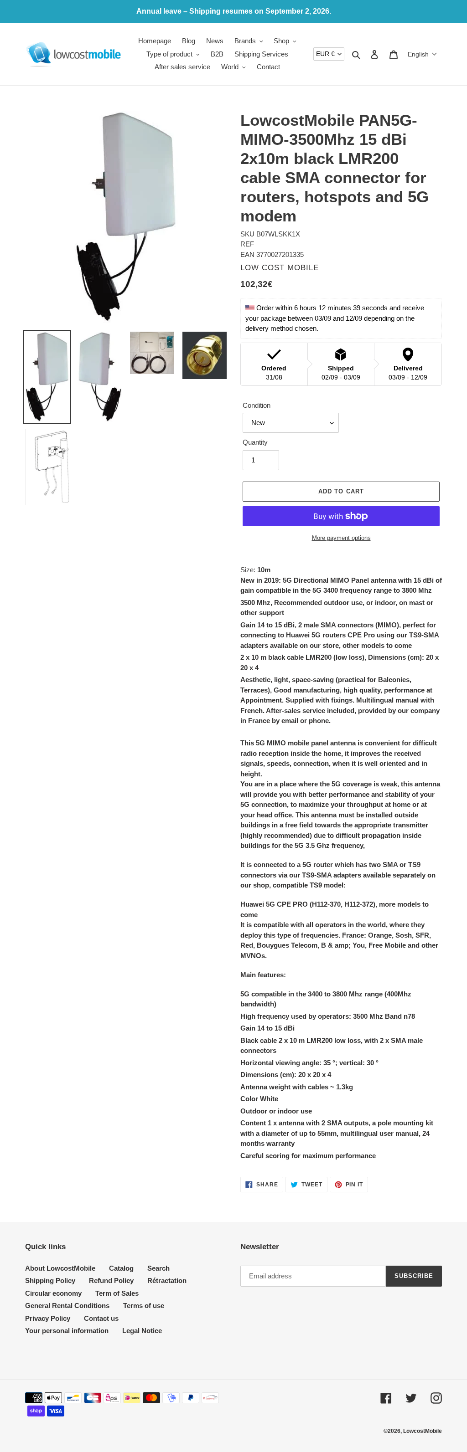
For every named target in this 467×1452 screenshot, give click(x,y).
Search (158, 1268)
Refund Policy (111, 1280)
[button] (422, 54)
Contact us (101, 1318)
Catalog (121, 1268)
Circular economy (53, 1293)
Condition (256, 405)
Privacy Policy (47, 1318)
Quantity (255, 442)
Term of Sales (117, 1293)
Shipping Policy (50, 1280)
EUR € (325, 53)
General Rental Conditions (67, 1305)
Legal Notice (142, 1330)
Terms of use (143, 1305)
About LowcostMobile (60, 1268)
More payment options (341, 537)
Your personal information (67, 1330)
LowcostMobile (422, 1431)
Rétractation (167, 1280)
